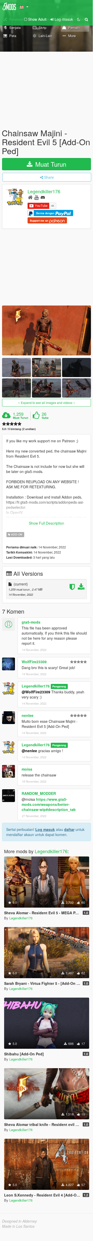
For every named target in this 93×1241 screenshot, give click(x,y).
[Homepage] (30, 197)
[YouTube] (36, 197)
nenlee (27, 715)
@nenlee (29, 750)
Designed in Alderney (19, 1221)
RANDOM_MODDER (39, 793)
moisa (27, 769)
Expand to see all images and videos (46, 402)
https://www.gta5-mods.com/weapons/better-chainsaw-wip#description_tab (49, 804)
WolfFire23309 (34, 661)
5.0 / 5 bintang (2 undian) (19, 428)
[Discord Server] (43, 197)
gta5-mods (31, 622)
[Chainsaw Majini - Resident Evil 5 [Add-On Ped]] (46, 330)
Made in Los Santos (18, 1226)
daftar (69, 829)
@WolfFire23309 (36, 691)
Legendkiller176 (44, 191)
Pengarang (59, 686)
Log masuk (45, 829)
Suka (45, 417)
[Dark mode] (78, 19)
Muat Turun (49, 164)
